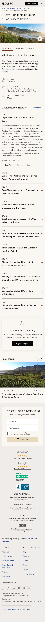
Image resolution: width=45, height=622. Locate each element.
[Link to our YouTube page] (19, 588)
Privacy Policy (6, 609)
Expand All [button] (37, 107)
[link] (22, 381)
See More (5, 72)
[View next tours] (41, 359)
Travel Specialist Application (8, 566)
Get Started (32, 3)
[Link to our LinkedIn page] (14, 588)
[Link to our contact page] (29, 588)
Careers (5, 572)
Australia (26, 561)
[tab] (7, 48)
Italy (24, 552)
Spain (25, 565)
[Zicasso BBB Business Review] (22, 487)
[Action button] (41, 3)
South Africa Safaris (22, 8)
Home (3, 8)
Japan (25, 569)
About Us (5, 552)
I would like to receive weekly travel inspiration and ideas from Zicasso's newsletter (23, 433)
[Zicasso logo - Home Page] (7, 4)
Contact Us (6, 576)
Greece (26, 556)
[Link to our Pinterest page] (24, 588)
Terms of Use (15, 609)
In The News (7, 556)
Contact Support (25, 609)
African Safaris (11, 8)
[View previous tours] (37, 359)
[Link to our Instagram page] (9, 588)
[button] (22, 141)
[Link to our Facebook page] (4, 588)
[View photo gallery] (39, 38)
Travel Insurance (8, 561)
